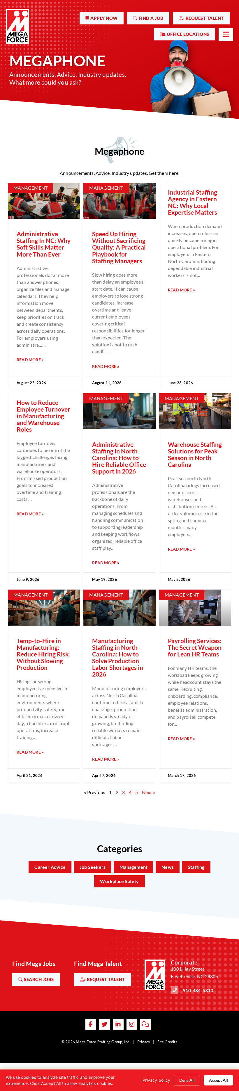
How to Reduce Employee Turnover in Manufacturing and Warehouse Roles (43, 416)
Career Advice (50, 867)
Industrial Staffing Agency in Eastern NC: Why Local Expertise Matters (192, 202)
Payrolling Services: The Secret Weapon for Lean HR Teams (195, 647)
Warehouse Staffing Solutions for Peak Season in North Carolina (195, 454)
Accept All (218, 1080)
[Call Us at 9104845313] (174, 990)
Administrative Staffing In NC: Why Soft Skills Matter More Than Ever (44, 243)
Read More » (30, 359)
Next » (148, 792)
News (167, 867)
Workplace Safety (119, 881)
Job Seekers (93, 867)
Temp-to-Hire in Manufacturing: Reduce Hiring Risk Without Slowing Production (43, 654)
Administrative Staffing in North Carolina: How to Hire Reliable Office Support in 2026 (119, 458)
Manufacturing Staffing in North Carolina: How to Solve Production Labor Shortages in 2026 (117, 657)
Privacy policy (156, 1080)
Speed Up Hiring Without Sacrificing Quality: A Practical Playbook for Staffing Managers (119, 247)
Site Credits (167, 1042)
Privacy (143, 1042)
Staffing (196, 867)
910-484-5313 (198, 990)
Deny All (187, 1080)
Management (133, 867)
